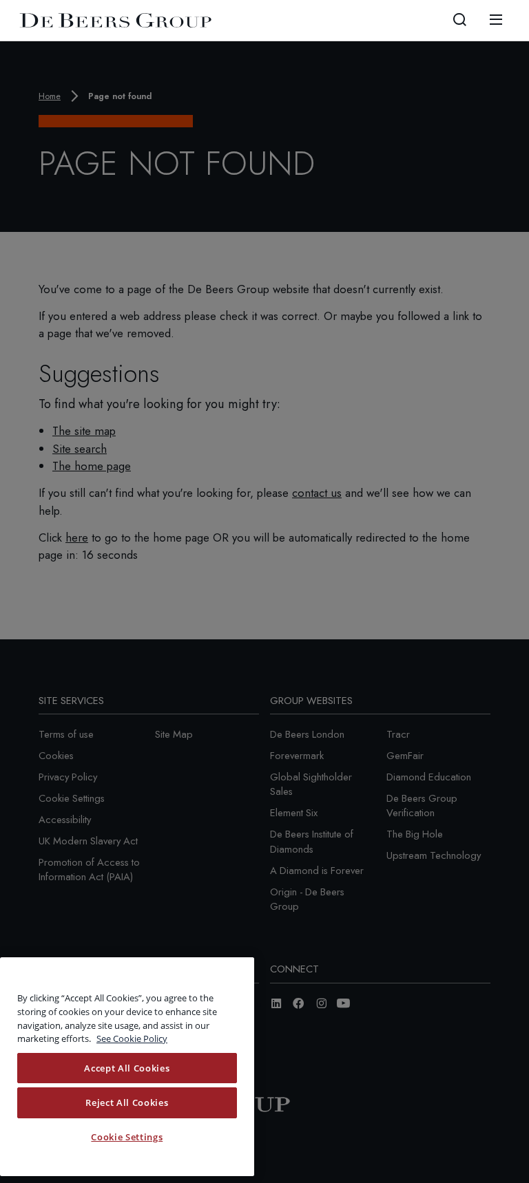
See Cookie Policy (131, 1038)
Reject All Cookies (126, 1102)
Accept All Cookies (126, 1068)
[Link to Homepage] (115, 20)
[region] (127, 1066)
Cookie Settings (127, 1137)
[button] (459, 20)
